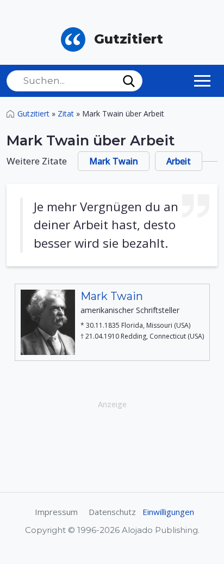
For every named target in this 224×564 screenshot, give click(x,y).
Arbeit (178, 161)
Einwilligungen (168, 511)
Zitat (66, 113)
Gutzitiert (33, 113)
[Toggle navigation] (202, 80)
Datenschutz (112, 511)
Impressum (56, 511)
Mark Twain (113, 161)
